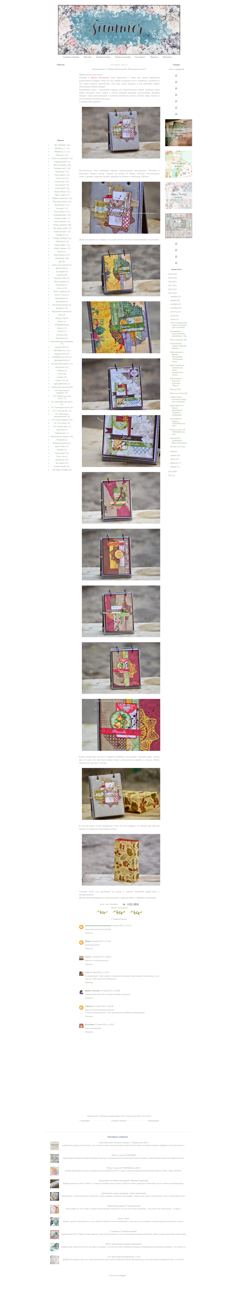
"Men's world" (60, 195)
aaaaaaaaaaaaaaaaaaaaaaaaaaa (98, 925)
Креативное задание (60, 311)
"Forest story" (60, 182)
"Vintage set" (60, 235)
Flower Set (60, 456)
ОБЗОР (60, 331)
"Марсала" (60, 155)
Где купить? (140, 57)
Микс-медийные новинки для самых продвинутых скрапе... (177, 370)
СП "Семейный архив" (60, 407)
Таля (87, 972)
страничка (60, 430)
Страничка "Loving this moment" (123, 1231)
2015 (170, 293)
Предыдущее (153, 1121)
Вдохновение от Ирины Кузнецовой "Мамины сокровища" (177, 410)
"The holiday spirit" (60, 228)
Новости (60, 328)
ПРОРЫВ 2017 (60, 350)
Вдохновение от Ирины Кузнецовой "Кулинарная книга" (177, 357)
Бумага (60, 252)
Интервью (60, 285)
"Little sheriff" (60, 188)
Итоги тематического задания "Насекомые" (124, 1244)
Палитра (60, 335)
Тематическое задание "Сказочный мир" (124, 1206)
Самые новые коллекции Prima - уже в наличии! (178, 399)
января (173, 467)
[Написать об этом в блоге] (130, 904)
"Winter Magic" (60, 245)
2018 (170, 282)
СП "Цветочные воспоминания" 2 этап (123, 1257)
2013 (170, 475)
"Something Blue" (60, 215)
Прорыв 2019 (60, 354)
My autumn (60, 463)
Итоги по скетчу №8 (178, 393)
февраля (174, 463)
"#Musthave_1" (60, 148)
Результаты (60, 367)
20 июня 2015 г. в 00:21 (101, 957)
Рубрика (60, 370)
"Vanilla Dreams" (60, 232)
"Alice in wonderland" (60, 158)
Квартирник (60, 298)
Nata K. (88, 957)
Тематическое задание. (60, 436)
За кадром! (60, 271)
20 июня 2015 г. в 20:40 (110, 991)
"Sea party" (60, 208)
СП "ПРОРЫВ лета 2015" (62, 402)
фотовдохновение (60, 443)
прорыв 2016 (60, 347)
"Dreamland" (60, 172)
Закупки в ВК (60, 278)
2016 (170, 289)
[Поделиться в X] (133, 904)
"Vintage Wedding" (60, 238)
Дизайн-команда (103, 57)
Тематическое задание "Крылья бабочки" (178, 345)
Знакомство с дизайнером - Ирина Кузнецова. (178, 440)
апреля (173, 455)
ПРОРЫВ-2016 (60, 360)
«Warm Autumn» (60, 248)
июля (172, 316)
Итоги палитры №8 (178, 340)
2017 (170, 285)
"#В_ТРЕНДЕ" (60, 145)
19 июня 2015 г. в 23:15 (121, 925)
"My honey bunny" (60, 202)
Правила (154, 57)
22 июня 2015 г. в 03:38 (103, 1006)
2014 (170, 471)
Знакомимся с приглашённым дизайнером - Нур (178, 333)
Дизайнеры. (60, 258)
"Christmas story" (60, 168)
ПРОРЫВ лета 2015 (60, 357)
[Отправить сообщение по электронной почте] (123, 904)
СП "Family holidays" (60, 420)
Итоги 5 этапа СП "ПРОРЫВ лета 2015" (177, 432)
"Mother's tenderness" (60, 198)
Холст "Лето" (123, 1219)
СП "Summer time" (60, 426)
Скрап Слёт (60, 380)
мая (172, 451)
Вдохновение (123, 908)
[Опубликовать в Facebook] (135, 904)
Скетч (60, 374)
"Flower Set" (60, 178)
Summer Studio (60, 466)
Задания (60, 275)
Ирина (88, 941)
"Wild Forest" (60, 241)
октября (173, 304)
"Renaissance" (60, 205)
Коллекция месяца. (60, 305)
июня (173, 319)
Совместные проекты (60, 387)
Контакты (167, 57)
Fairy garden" (60, 453)
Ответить (89, 933)
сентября (174, 308)
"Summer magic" (60, 218)
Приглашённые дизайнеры (62, 341)
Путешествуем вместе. (60, 364)
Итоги (59, 288)
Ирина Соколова (92, 991)
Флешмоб (61, 440)
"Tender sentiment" (60, 225)
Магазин (87, 57)
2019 (170, 278)
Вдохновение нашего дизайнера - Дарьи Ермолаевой (124, 1193)
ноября (173, 300)
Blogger (122, 1275)
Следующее (84, 1121)
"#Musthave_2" (60, 152)
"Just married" (60, 185)
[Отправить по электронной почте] (128, 904)
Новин (60, 321)
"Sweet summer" (60, 222)
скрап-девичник (60, 384)
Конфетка (60, 308)
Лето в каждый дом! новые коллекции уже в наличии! (178, 325)
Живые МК (60, 268)
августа (173, 312)
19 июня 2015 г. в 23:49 (101, 941)
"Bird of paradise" (60, 165)
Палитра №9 (175, 389)
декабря (173, 296)
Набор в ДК (60, 318)
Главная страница (71, 57)
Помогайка (60, 338)
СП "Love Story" (60, 423)
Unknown (89, 1006)
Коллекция (60, 301)
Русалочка (89, 1024)
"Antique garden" (60, 162)
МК (60, 315)
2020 (170, 274)
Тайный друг (60, 433)
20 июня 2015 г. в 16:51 (99, 972)
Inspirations (60, 460)
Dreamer (60, 450)
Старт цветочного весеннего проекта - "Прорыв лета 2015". (124, 1143)
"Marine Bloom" (60, 192)
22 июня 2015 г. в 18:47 (104, 1024)
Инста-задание (60, 282)
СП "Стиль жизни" (61, 411)
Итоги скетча (60, 295)
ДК (60, 262)
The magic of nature (60, 470)
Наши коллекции (122, 57)
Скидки (60, 377)
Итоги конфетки (60, 291)
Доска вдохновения (60, 265)
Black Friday (60, 446)
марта (173, 459)
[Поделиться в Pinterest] (137, 904)
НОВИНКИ (60, 325)
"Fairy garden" (60, 175)
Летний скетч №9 (177, 447)
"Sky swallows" (60, 212)
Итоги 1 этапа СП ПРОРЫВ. (124, 1155)
